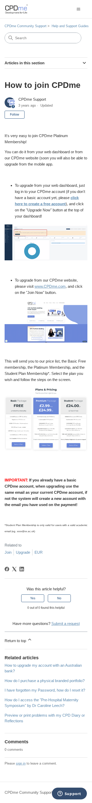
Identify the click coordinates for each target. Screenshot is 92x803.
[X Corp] (14, 569)
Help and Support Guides (70, 26)
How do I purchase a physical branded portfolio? (45, 680)
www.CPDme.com (50, 286)
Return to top (16, 641)
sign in (21, 763)
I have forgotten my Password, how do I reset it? (45, 690)
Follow (14, 114)
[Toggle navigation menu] (78, 9)
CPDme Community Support (26, 26)
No (59, 598)
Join (8, 552)
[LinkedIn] (21, 569)
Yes (32, 598)
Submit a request (65, 623)
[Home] (16, 9)
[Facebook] (7, 569)
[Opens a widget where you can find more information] (69, 794)
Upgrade (23, 552)
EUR (38, 552)
